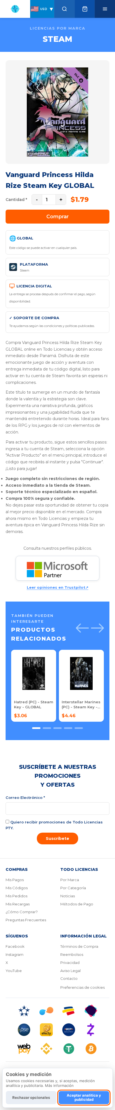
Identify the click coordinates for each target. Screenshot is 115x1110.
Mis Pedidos (16, 896)
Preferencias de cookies (82, 987)
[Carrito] (85, 9)
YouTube (14, 970)
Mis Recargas (18, 904)
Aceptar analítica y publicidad (84, 1097)
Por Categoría (73, 888)
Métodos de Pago (76, 904)
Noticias (67, 896)
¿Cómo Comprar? (22, 912)
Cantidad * (16, 199)
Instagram (14, 954)
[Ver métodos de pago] (57, 1029)
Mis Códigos (17, 888)
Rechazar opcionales (31, 1097)
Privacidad (70, 962)
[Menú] (105, 9)
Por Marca (69, 880)
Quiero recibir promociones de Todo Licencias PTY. (54, 825)
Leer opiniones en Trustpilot (57, 587)
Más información (59, 1085)
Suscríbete (57, 838)
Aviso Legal (70, 970)
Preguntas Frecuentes (26, 920)
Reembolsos (71, 954)
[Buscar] (64, 9)
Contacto (69, 978)
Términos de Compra (79, 946)
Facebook (15, 946)
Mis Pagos (15, 880)
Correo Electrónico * (25, 797)
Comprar (57, 217)
